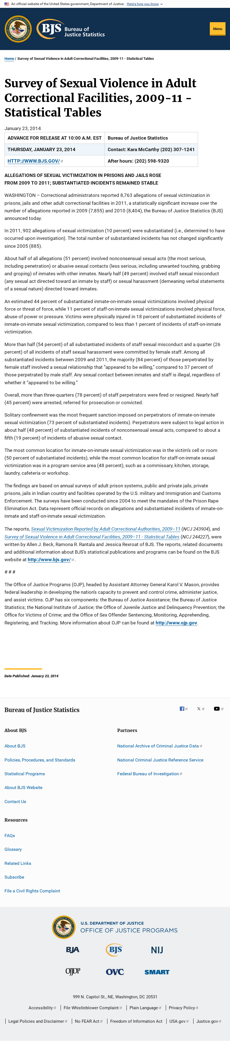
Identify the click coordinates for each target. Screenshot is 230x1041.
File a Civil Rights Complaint (32, 891)
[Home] (70, 29)
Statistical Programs (24, 773)
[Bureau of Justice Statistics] (115, 957)
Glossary (13, 849)
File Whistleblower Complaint (91, 1007)
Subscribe (14, 877)
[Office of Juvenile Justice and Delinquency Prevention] (73, 976)
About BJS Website (23, 787)
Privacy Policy (182, 1007)
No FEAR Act (87, 1021)
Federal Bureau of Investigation (148, 773)
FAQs (9, 835)
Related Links (17, 863)
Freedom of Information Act (136, 1021)
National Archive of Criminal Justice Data (158, 746)
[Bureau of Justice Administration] (72, 954)
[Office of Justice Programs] (18, 29)
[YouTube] (219, 712)
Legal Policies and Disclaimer (36, 1021)
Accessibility (41, 1007)
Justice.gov (207, 1021)
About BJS (15, 746)
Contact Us (15, 801)
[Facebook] (186, 712)
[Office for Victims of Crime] (115, 976)
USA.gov (177, 1021)
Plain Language (144, 1007)
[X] (203, 712)
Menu (217, 29)
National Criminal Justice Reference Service (160, 759)
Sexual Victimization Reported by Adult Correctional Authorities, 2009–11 (105, 529)
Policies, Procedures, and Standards (39, 759)
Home (9, 58)
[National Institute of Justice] (157, 954)
